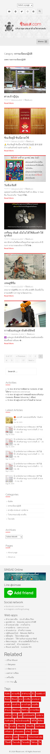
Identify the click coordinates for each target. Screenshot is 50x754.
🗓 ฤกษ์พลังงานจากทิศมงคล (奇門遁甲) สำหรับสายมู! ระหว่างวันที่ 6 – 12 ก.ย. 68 (28, 467)
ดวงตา (8, 704)
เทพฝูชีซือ (9, 283)
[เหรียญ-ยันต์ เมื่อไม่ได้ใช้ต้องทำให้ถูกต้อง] (25, 216)
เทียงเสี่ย (30, 726)
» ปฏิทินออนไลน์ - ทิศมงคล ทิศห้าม (19, 633)
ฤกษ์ (20, 715)
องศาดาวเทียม (12, 673)
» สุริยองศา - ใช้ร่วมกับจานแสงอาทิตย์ (20, 638)
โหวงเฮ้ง (25, 742)
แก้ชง (28, 731)
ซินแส (14, 699)
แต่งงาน (8, 737)
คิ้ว (33, 693)
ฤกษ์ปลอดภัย (29, 715)
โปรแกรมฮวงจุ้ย (35, 737)
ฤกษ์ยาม (39, 715)
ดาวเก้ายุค (26, 704)
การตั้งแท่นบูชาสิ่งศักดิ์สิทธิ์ (19, 330)
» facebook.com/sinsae (14, 606)
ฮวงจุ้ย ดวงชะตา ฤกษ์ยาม (18, 510)
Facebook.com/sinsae (21, 392)
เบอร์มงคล (40, 726)
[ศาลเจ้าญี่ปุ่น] (25, 80)
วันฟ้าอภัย (9, 720)
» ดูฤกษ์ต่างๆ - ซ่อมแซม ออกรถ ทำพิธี (20, 622)
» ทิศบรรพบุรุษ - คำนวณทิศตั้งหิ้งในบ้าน (21, 641)
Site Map (10, 681)
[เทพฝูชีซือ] (25, 266)
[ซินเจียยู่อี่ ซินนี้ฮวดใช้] (25, 121)
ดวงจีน (27, 699)
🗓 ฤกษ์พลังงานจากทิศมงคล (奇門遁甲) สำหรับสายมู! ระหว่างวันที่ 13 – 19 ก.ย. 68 (28, 454)
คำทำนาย (26, 693)
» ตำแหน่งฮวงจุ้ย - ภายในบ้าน (17, 625)
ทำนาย (8, 710)
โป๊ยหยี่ (8, 742)
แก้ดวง (35, 731)
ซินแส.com (30, 24)
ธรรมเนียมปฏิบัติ (14, 506)
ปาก (14, 715)
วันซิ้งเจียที (10, 185)
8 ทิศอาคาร (11, 669)
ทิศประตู (16, 710)
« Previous (20, 356)
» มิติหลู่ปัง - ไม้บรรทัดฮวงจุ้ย (16, 636)
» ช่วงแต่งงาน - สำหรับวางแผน (17, 630)
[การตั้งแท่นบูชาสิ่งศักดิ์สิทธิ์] (25, 314)
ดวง (20, 699)
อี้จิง (6, 726)
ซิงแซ (7, 699)
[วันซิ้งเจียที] (25, 168)
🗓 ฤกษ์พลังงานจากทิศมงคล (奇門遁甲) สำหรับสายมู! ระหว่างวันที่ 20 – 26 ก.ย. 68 (28, 442)
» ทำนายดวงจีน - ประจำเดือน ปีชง (19, 619)
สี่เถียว (40, 720)
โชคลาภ (23, 737)
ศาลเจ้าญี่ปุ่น (11, 96)
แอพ (15, 737)
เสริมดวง (8, 731)
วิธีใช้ (33, 720)
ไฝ (40, 742)
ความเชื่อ (16, 693)
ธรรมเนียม (34, 710)
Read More (9, 103)
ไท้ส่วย (34, 742)
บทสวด (8, 715)
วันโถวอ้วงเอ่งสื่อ (22, 720)
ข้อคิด (10, 501)
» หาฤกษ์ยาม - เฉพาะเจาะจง (16, 627)
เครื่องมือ (10, 677)
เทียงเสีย (21, 726)
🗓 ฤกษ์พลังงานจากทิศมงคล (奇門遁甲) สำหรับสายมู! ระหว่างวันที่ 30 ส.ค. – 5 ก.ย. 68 (28, 479)
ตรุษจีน (35, 704)
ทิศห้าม (25, 710)
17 (23, 360)
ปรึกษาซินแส (12, 660)
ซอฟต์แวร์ (40, 693)
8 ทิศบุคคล (10, 664)
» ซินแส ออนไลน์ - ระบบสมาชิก (18, 647)
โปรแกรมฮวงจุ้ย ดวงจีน (17, 514)
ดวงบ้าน (16, 704)
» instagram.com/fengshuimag (16, 609)
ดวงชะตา (36, 699)
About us (11, 557)
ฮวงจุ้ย (13, 726)
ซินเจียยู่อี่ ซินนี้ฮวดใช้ (16, 137)
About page (12, 552)
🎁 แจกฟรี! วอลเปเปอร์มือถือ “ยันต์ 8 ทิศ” (28, 419)
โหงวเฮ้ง (11, 519)
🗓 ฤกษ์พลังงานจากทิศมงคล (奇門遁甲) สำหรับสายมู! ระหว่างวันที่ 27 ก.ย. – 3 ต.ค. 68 (28, 430)
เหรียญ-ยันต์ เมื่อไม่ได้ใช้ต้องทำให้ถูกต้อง (23, 234)
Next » (31, 360)
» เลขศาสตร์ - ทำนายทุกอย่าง (17, 644)
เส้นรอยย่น (19, 731)
